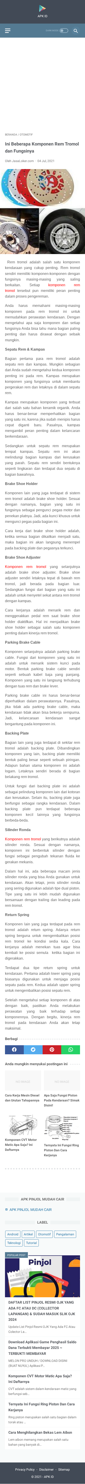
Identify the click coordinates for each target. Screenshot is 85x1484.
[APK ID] (42, 8)
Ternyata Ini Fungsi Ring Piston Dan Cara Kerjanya (61, 1150)
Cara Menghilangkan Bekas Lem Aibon (40, 1432)
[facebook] (14, 1049)
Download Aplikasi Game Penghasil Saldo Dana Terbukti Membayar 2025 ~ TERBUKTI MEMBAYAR (42, 1347)
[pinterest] (52, 1049)
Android (12, 1234)
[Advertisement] (42, 85)
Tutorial (31, 1243)
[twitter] (33, 1049)
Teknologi (14, 1243)
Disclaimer (46, 1469)
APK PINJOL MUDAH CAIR (31, 1210)
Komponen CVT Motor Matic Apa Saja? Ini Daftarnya (21, 1145)
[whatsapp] (70, 1049)
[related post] (23, 1080)
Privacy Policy (25, 1469)
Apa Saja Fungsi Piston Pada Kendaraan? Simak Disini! (61, 1100)
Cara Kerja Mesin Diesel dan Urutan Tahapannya (22, 1098)
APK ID (49, 1477)
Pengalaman (65, 1234)
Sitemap (64, 1469)
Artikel (28, 1234)
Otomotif (44, 1234)
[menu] (7, 31)
